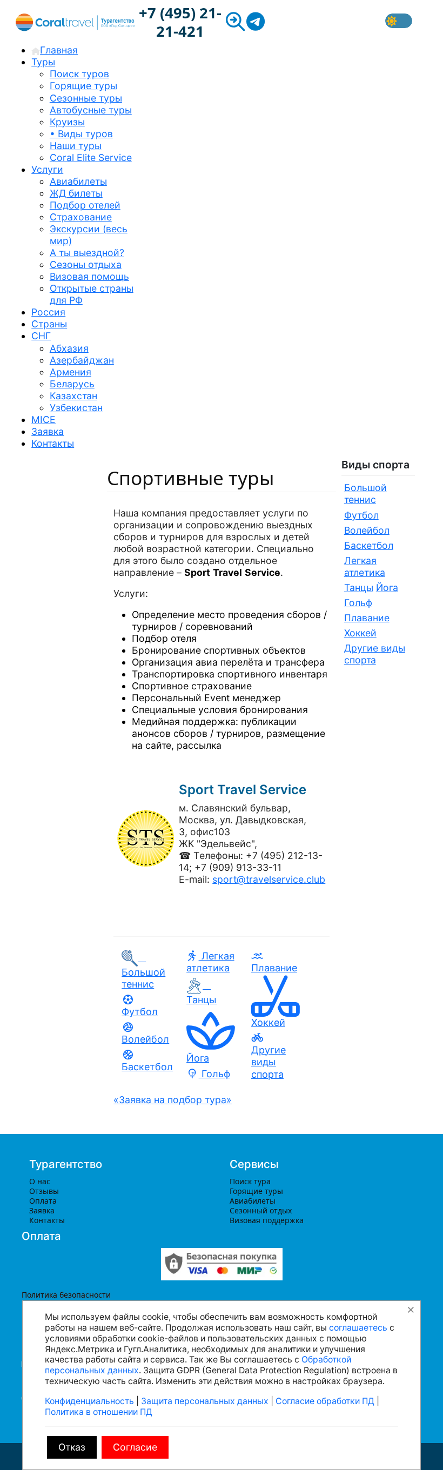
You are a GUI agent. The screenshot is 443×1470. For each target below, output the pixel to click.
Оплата (43, 1201)
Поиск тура (250, 1181)
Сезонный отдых (261, 1210)
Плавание (274, 968)
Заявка (42, 1210)
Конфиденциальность (89, 1401)
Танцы (358, 587)
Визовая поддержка (267, 1220)
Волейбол (145, 1039)
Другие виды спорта (268, 1062)
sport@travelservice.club (268, 879)
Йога (387, 587)
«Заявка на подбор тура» (172, 1099)
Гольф (214, 1073)
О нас (39, 1181)
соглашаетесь (358, 1328)
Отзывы (44, 1191)
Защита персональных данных (205, 1401)
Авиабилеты (253, 1201)
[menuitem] (54, 50)
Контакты (47, 1220)
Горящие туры (256, 1191)
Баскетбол (147, 1066)
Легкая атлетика (210, 962)
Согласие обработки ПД (325, 1401)
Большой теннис (143, 971)
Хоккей (360, 633)
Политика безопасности (66, 1295)
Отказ (71, 1447)
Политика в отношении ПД (98, 1412)
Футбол (140, 1011)
